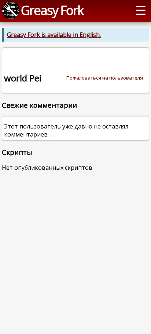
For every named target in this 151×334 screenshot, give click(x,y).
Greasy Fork (52, 10)
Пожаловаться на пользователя (104, 77)
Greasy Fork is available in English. (54, 35)
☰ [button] (140, 10)
